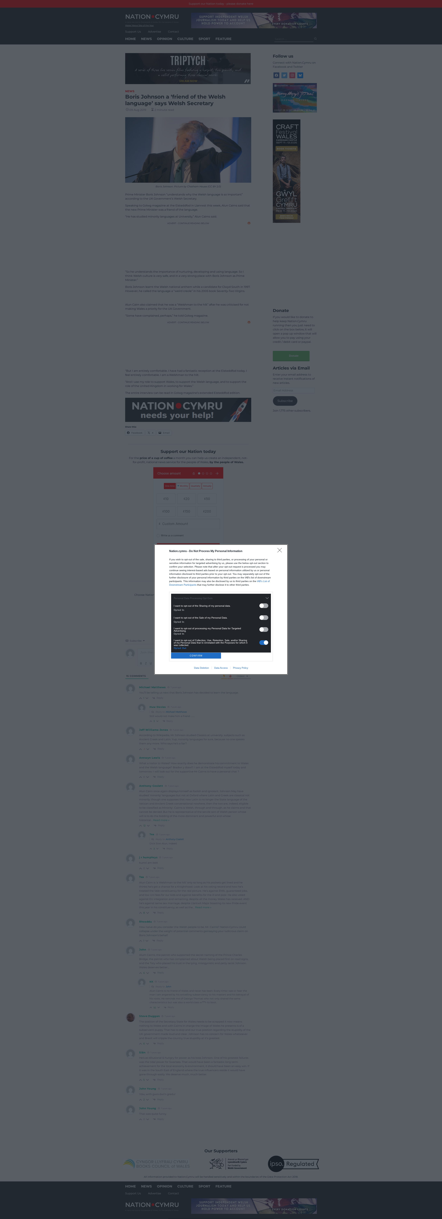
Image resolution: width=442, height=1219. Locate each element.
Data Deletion (201, 667)
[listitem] (221, 598)
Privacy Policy (240, 667)
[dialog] (221, 609)
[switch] (263, 605)
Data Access (221, 667)
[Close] (280, 551)
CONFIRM (196, 655)
